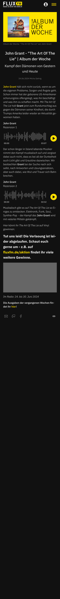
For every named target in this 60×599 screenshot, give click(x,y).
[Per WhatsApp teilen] (13, 316)
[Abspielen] (53, 138)
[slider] (25, 136)
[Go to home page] (12, 4)
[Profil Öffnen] (46, 4)
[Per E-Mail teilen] (6, 316)
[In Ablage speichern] (54, 316)
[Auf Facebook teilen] (21, 316)
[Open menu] (54, 4)
